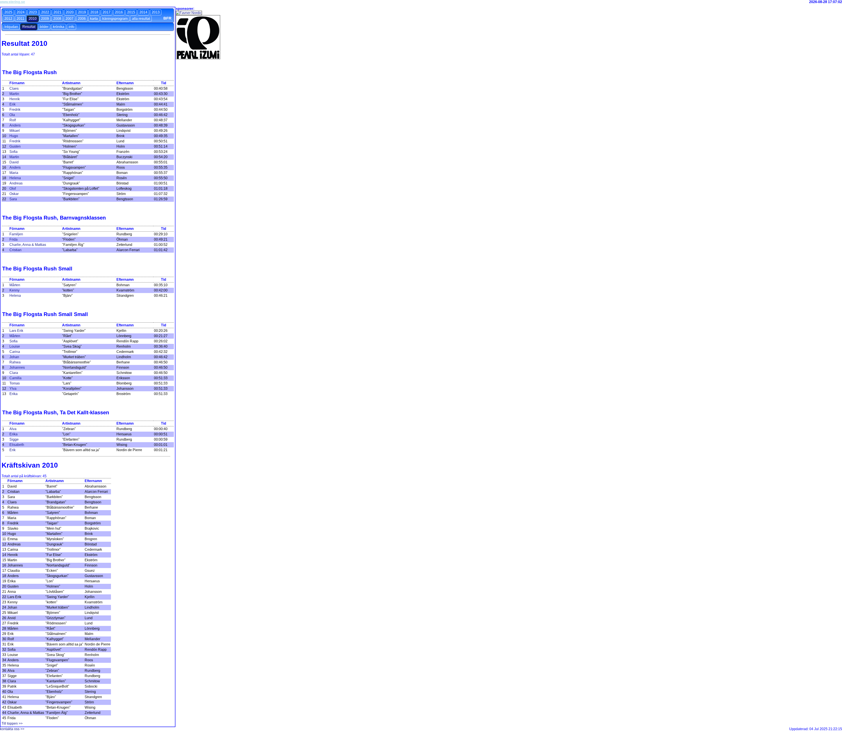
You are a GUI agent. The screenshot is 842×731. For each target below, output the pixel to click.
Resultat (28, 27)
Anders (15, 125)
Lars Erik (16, 330)
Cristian (15, 250)
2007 (69, 18)
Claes (14, 88)
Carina (14, 352)
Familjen (16, 234)
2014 (143, 12)
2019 (82, 12)
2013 (156, 12)
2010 (33, 18)
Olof (12, 188)
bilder (44, 27)
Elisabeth (16, 445)
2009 (45, 18)
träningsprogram (115, 18)
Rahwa (15, 362)
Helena (15, 178)
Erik (12, 104)
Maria (13, 173)
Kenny (14, 290)
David (14, 162)
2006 (82, 18)
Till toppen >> (12, 723)
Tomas (14, 383)
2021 (57, 12)
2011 (20, 18)
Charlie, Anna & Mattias (27, 245)
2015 (131, 12)
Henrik (14, 99)
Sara (13, 199)
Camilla (15, 378)
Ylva (12, 388)
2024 (21, 12)
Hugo (13, 136)
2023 (33, 12)
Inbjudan (11, 27)
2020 (70, 12)
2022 (45, 12)
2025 (8, 12)
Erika (13, 394)
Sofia (13, 152)
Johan (14, 357)
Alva (12, 429)
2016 (119, 12)
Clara (13, 373)
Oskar (14, 194)
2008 (57, 18)
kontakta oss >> (12, 729)
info (71, 27)
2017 (107, 12)
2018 (94, 12)
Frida (13, 239)
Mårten (14, 285)
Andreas (16, 183)
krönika (58, 27)
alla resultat (141, 18)
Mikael (14, 130)
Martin (14, 94)
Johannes (17, 367)
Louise (14, 346)
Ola (12, 115)
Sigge (14, 439)
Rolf (12, 120)
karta (94, 18)
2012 (8, 18)
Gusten (15, 146)
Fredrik (14, 109)
